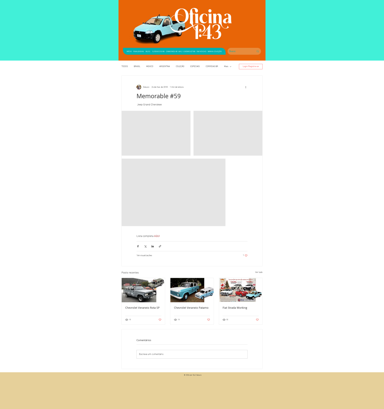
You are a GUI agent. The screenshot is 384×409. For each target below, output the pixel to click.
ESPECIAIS (195, 66)
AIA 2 (180, 51)
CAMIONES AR (171, 51)
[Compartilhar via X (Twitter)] (145, 246)
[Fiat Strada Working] (240, 290)
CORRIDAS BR (212, 66)
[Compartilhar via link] (160, 246)
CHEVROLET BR (189, 51)
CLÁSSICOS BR (158, 51)
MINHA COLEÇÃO (215, 51)
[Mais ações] (246, 87)
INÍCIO (129, 51)
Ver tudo (258, 272)
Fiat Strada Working (235, 307)
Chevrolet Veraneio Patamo (191, 307)
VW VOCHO (201, 51)
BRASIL (137, 66)
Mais (226, 66)
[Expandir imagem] (156, 133)
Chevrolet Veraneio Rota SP (142, 307)
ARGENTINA (164, 66)
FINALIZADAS (138, 51)
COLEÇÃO (180, 66)
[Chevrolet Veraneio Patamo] (192, 290)
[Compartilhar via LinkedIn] (152, 246)
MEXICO (149, 66)
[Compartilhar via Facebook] (137, 246)
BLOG (148, 51)
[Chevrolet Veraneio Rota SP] (143, 290)
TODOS (125, 66)
